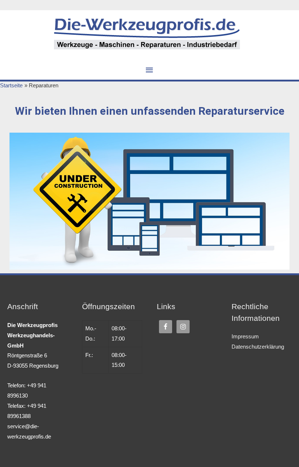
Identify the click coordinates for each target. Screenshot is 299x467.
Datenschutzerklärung (258, 346)
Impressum (245, 336)
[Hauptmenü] (149, 70)
